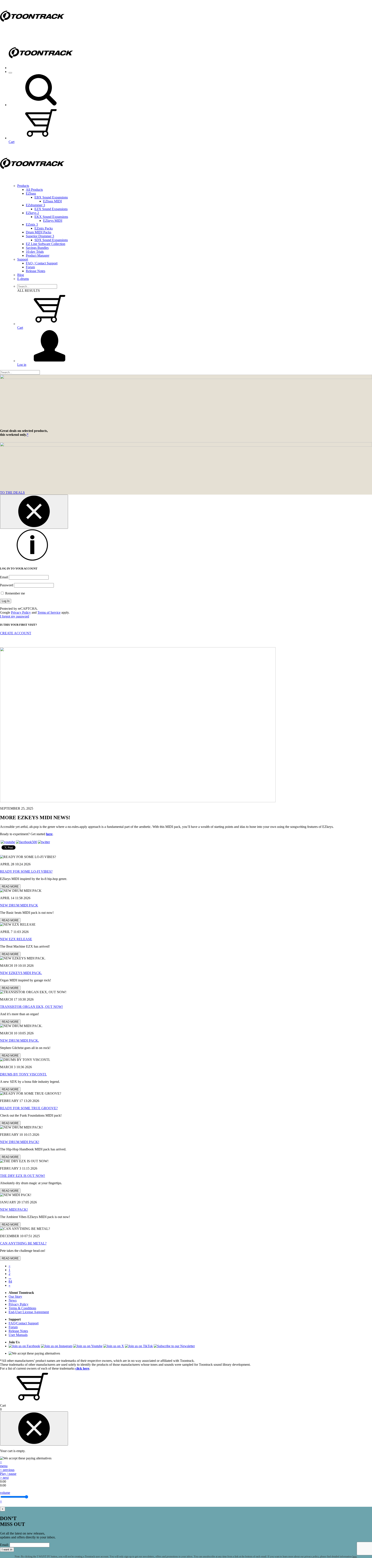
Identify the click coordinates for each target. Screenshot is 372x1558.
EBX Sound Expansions (51, 197)
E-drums (23, 279)
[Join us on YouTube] (8, 842)
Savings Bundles (37, 248)
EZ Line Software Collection (45, 244)
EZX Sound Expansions (51, 209)
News (13, 1300)
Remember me (14, 593)
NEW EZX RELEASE (16, 939)
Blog (20, 275)
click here (82, 1368)
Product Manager (37, 255)
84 (10, 1281)
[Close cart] (34, 1428)
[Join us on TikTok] (139, 1346)
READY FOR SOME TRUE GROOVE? (29, 1108)
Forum (30, 267)
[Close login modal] (34, 512)
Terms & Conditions (22, 1308)
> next (4, 1477)
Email (4, 577)
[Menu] (10, 72)
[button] (41, 105)
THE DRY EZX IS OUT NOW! (22, 1176)
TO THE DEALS (12, 492)
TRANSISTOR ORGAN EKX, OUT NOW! (31, 1007)
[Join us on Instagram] (56, 1346)
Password (6, 585)
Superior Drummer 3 (40, 236)
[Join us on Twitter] (44, 842)
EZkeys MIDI (52, 220)
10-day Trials (35, 251)
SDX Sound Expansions (51, 240)
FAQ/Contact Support (24, 1323)
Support (22, 259)
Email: (4, 1545)
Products (23, 186)
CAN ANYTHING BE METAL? (23, 1243)
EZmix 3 (32, 224)
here (49, 834)
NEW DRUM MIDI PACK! (19, 1142)
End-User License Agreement (29, 1312)
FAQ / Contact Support (41, 263)
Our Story (15, 1296)
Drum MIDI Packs (38, 232)
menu (4, 1466)
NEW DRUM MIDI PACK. (19, 1040)
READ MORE (10, 886)
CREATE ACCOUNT (15, 633)
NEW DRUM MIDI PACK (19, 905)
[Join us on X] (113, 1346)
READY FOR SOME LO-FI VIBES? (26, 871)
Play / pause (8, 1474)
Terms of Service (48, 612)
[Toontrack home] (32, 31)
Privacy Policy (21, 612)
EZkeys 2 (32, 213)
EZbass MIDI (52, 201)
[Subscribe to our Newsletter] (174, 1346)
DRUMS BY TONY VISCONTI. (23, 1074)
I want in (7, 1549)
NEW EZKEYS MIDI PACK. (21, 973)
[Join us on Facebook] (26, 842)
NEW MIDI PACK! (14, 1209)
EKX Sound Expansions (51, 217)
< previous (7, 1470)
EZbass (31, 193)
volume (5, 1492)
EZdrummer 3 (35, 205)
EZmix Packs (43, 228)
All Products (34, 189)
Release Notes (35, 271)
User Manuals (18, 1335)
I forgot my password (14, 616)
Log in (21, 364)
